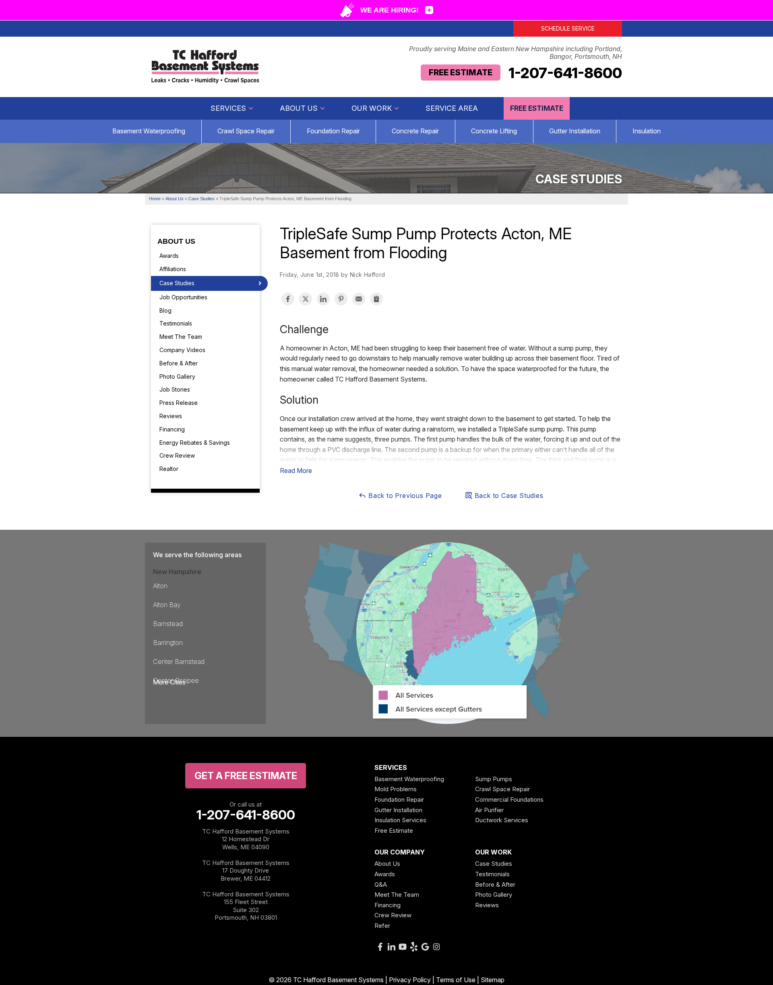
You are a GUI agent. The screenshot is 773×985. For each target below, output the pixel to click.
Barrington (168, 643)
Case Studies (176, 283)
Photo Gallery (177, 376)
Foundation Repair (333, 131)
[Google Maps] (425, 947)
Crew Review (177, 455)
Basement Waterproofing (148, 131)
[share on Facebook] (287, 298)
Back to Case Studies (508, 495)
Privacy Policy (410, 980)
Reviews (170, 416)
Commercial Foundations (509, 799)
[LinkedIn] (391, 947)
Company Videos (182, 349)
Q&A (380, 884)
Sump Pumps (493, 779)
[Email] (358, 298)
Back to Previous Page (404, 495)
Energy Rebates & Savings (194, 442)
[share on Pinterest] (341, 298)
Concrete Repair (415, 131)
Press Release (178, 402)
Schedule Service (568, 28)
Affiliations (172, 268)
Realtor (168, 468)
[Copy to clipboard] (376, 298)
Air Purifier (489, 810)
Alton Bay (167, 605)
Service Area (452, 108)
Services (228, 108)
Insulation (646, 131)
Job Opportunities (183, 297)
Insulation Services (400, 820)
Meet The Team (180, 336)
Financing (172, 429)
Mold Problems (395, 789)
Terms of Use (455, 980)
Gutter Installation (574, 131)
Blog (165, 310)
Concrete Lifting (494, 131)
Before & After (178, 363)
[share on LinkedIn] (323, 298)
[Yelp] (414, 947)
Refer (382, 925)
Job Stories (174, 389)
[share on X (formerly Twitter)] (305, 298)
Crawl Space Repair (246, 131)
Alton (160, 586)
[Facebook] (380, 947)
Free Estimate (460, 72)
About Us (299, 108)
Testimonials (175, 323)
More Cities (169, 682)
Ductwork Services (501, 820)
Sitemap (492, 980)
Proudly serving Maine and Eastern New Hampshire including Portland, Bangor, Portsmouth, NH (515, 52)
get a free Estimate (245, 776)
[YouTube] (402, 947)
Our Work (371, 108)
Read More (296, 471)
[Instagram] (436, 947)
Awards (169, 255)
